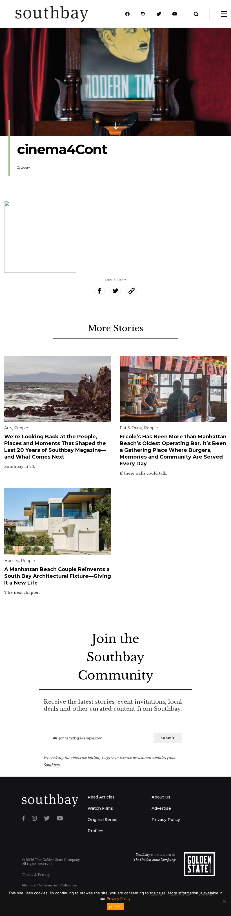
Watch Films (100, 808)
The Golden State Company (154, 860)
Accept (115, 906)
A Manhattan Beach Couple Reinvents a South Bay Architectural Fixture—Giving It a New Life (57, 576)
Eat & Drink (131, 427)
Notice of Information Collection (49, 886)
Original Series (102, 819)
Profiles (95, 830)
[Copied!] (131, 291)
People (21, 427)
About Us (161, 797)
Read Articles (101, 797)
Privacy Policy (166, 819)
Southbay (143, 854)
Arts (8, 427)
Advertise (161, 808)
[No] (224, 901)
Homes (11, 560)
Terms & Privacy (36, 875)
